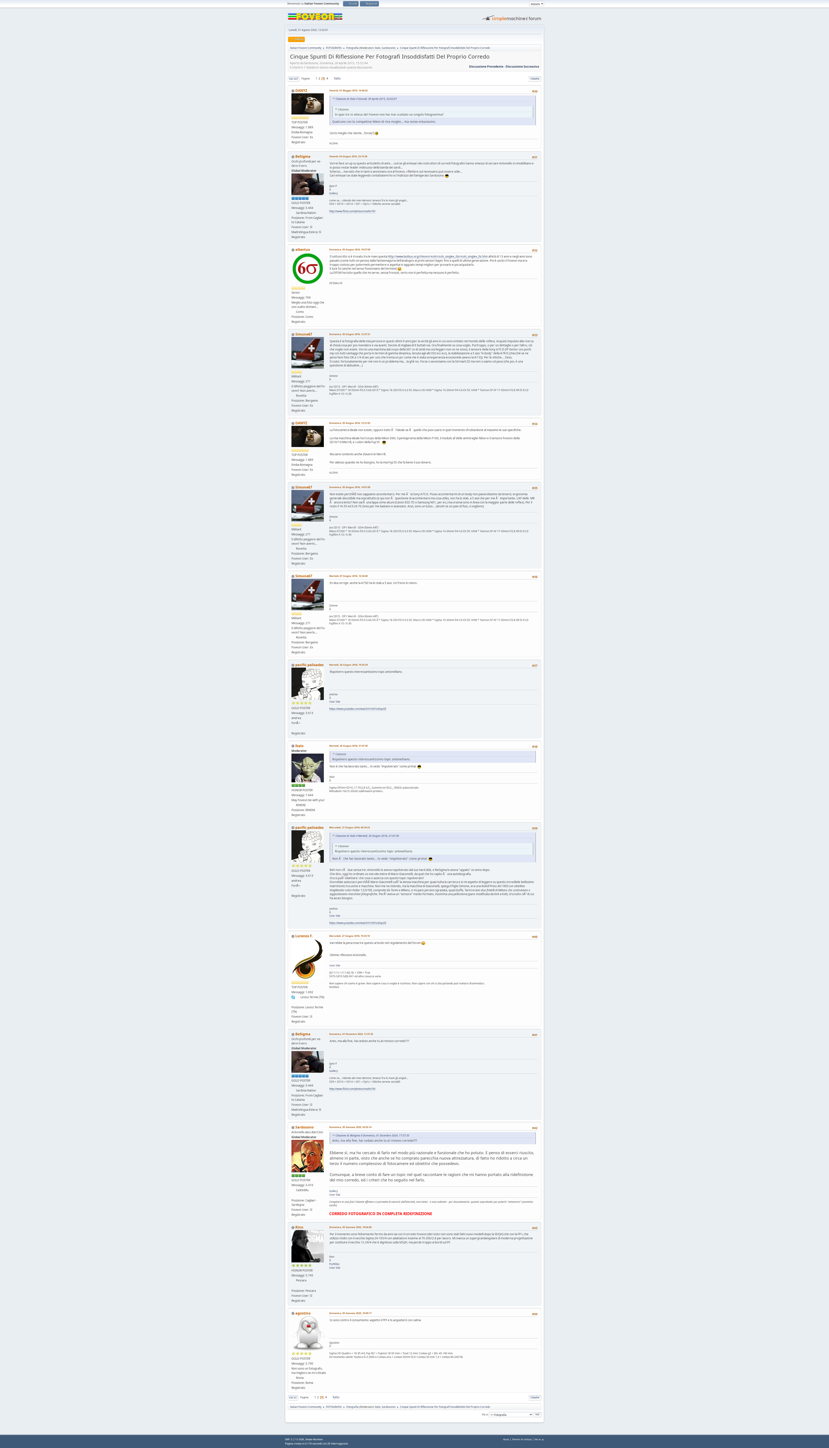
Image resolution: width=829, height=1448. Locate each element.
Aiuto (506, 1439)
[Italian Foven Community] (293, 1195)
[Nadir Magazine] (293, 1285)
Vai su (293, 1397)
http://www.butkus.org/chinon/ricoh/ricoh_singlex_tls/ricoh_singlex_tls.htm (438, 256)
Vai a (485, 1414)
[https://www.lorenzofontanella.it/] (293, 1002)
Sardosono (388, 48)
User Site (334, 701)
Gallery (333, 193)
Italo (377, 48)
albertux (302, 249)
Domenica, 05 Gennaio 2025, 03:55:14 (350, 1127)
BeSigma (302, 156)
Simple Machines (314, 1439)
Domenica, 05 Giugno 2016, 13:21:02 (349, 423)
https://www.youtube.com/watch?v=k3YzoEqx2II (357, 709)
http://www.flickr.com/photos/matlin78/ (352, 211)
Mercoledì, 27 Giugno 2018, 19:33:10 (349, 935)
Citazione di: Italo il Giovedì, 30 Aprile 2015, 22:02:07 (366, 99)
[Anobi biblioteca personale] (293, 728)
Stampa (534, 78)
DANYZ (301, 90)
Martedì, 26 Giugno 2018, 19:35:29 (348, 664)
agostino (303, 1313)
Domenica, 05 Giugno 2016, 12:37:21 (349, 334)
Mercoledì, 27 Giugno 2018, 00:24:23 (349, 827)
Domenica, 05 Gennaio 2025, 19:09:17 (350, 1313)
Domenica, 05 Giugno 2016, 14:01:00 (349, 487)
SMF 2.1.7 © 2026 (294, 1439)
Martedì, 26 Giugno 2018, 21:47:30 (348, 745)
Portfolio (334, 1264)
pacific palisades (309, 664)
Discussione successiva (522, 66)
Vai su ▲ (539, 1439)
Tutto (337, 78)
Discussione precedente (486, 66)
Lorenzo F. (304, 936)
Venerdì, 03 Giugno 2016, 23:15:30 (348, 156)
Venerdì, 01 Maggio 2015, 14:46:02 (348, 90)
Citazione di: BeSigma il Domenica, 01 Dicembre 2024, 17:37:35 (372, 1135)
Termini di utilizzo (522, 1439)
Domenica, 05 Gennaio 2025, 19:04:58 (350, 1227)
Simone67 (303, 334)
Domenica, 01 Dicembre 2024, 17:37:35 (351, 1034)
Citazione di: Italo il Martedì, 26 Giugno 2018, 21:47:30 (367, 836)
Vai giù (293, 78)
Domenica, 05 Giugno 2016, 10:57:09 (349, 249)
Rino (299, 1227)
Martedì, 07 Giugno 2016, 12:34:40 (348, 576)
